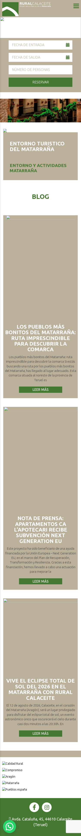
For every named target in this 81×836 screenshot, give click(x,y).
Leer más (41, 389)
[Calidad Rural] (40, 763)
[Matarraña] (40, 783)
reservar (40, 82)
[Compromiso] (40, 770)
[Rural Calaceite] (26, 9)
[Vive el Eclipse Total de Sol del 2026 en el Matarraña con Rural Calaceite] (40, 635)
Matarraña (23, 170)
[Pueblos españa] (40, 789)
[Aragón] (40, 776)
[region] (40, 27)
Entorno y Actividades (38, 165)
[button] (9, 826)
